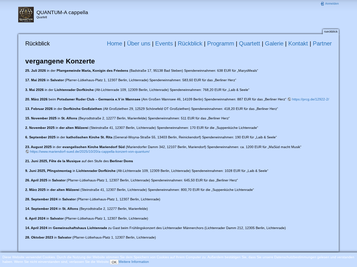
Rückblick (190, 43)
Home (114, 43)
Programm (220, 43)
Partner (322, 43)
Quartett (249, 43)
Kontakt (298, 43)
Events (164, 43)
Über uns (138, 43)
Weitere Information (134, 262)
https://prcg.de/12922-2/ (310, 99)
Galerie (274, 43)
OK (114, 262)
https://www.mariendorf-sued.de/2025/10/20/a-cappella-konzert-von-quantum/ (90, 151)
